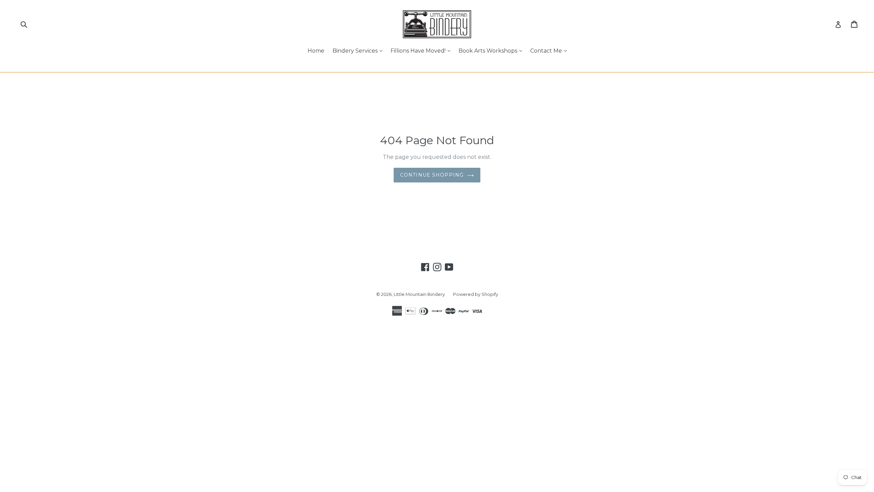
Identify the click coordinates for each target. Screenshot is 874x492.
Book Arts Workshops (492, 50)
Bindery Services (359, 50)
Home (316, 50)
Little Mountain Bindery (419, 294)
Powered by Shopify (475, 294)
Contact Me (550, 50)
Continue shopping (432, 175)
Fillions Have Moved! (422, 50)
